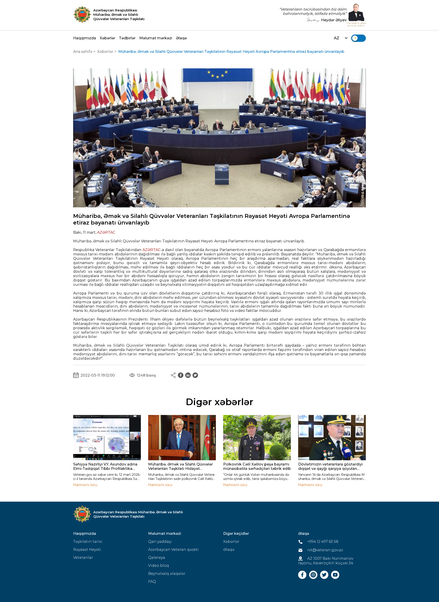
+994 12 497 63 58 (322, 541)
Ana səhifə (82, 51)
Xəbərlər (107, 38)
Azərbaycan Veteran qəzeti (173, 549)
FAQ (152, 581)
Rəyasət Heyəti (87, 549)
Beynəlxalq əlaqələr (166, 573)
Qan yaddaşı (160, 541)
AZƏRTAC (106, 232)
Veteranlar (83, 557)
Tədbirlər (127, 38)
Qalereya (156, 557)
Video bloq (158, 565)
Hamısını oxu (85, 485)
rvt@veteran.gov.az (324, 550)
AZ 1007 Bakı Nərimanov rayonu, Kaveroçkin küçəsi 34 (325, 560)
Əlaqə (181, 38)
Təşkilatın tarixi (87, 541)
